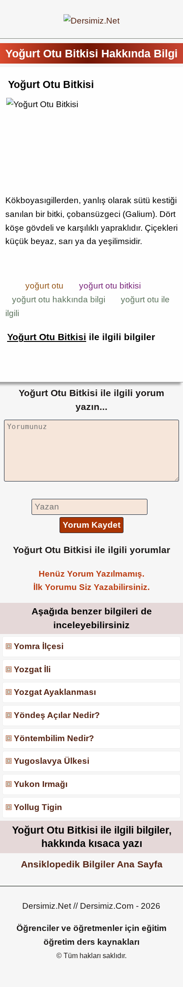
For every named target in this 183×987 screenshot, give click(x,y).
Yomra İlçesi (39, 646)
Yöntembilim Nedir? (54, 738)
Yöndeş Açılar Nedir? (57, 715)
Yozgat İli (32, 669)
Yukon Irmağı (41, 784)
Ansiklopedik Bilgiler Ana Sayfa (92, 864)
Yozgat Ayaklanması (55, 692)
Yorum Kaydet (91, 525)
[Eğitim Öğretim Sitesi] (91, 20)
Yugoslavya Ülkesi (51, 761)
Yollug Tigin (38, 807)
